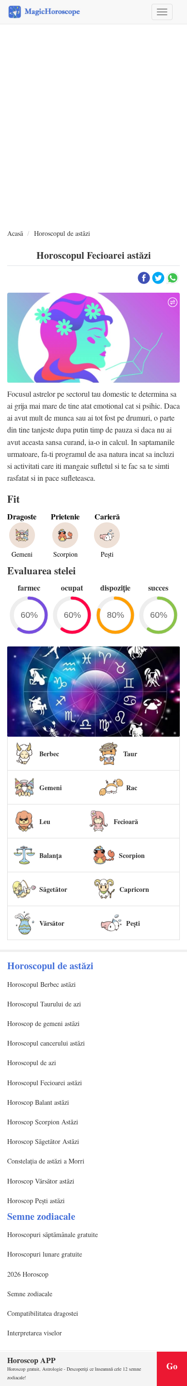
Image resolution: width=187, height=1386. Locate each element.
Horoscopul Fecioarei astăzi (44, 1082)
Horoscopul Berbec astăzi (41, 984)
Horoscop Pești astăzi (36, 1200)
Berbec (49, 754)
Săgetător (53, 889)
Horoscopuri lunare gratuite (44, 1254)
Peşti (133, 923)
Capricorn (134, 889)
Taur (130, 754)
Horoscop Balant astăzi (38, 1102)
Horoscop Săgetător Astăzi (43, 1141)
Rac (131, 788)
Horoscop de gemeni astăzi (43, 1023)
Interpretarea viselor (34, 1332)
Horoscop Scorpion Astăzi (42, 1121)
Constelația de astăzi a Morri (45, 1160)
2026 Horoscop (27, 1274)
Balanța (50, 855)
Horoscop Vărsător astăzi (40, 1180)
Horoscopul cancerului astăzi (46, 1042)
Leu (44, 821)
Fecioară (126, 821)
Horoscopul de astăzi (62, 233)
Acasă (15, 233)
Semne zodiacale (29, 1293)
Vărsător (51, 923)
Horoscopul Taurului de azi (44, 1003)
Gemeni (50, 788)
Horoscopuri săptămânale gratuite (52, 1234)
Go (171, 1366)
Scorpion (132, 855)
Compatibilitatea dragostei (42, 1313)
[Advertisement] (93, 127)
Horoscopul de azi (31, 1062)
